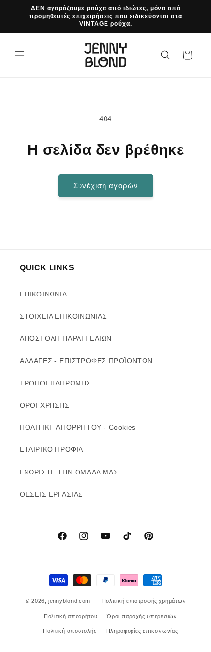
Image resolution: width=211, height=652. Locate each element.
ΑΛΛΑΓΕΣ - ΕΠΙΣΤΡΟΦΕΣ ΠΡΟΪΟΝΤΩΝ (86, 361)
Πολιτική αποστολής (70, 631)
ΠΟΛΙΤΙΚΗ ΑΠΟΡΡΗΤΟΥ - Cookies (78, 427)
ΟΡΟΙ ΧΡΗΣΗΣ (45, 405)
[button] (19, 55)
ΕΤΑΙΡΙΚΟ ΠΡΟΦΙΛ (51, 449)
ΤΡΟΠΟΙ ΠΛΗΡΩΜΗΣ (55, 383)
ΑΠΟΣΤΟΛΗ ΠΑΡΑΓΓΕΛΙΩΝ (66, 338)
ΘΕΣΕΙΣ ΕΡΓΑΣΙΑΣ (51, 494)
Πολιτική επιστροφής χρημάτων (144, 601)
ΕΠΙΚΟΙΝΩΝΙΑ (43, 294)
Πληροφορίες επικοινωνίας (142, 631)
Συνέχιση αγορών (105, 185)
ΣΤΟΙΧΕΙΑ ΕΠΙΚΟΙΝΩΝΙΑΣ (63, 316)
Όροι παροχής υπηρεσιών (142, 616)
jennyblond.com (69, 601)
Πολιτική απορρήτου (71, 616)
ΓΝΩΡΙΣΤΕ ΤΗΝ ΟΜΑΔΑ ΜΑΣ (69, 472)
